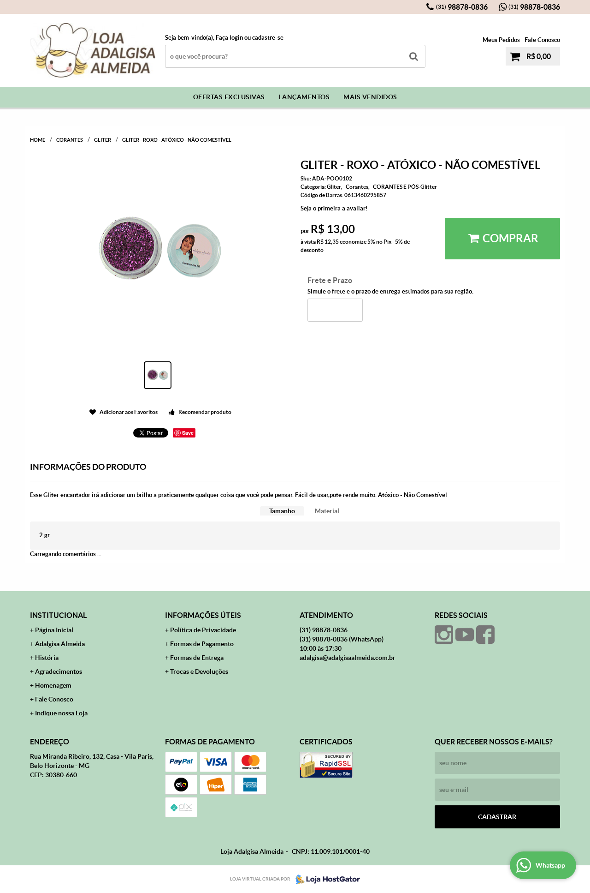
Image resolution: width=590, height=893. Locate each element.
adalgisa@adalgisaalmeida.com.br (347, 657)
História (47, 657)
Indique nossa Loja (61, 713)
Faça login (229, 37)
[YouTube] (464, 634)
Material (327, 511)
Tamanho (282, 511)
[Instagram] (444, 634)
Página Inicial (54, 630)
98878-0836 (462, 7)
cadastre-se (267, 37)
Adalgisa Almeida (60, 643)
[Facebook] (485, 634)
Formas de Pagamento (202, 643)
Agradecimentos (58, 671)
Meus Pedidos (501, 39)
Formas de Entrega (197, 657)
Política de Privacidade (203, 630)
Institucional (58, 615)
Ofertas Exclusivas (229, 97)
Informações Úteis (203, 615)
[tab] (282, 511)
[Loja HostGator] (325, 879)
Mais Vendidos (370, 97)
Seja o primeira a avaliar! (334, 208)
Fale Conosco (542, 39)
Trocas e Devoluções (199, 671)
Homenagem (53, 685)
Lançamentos (304, 97)
